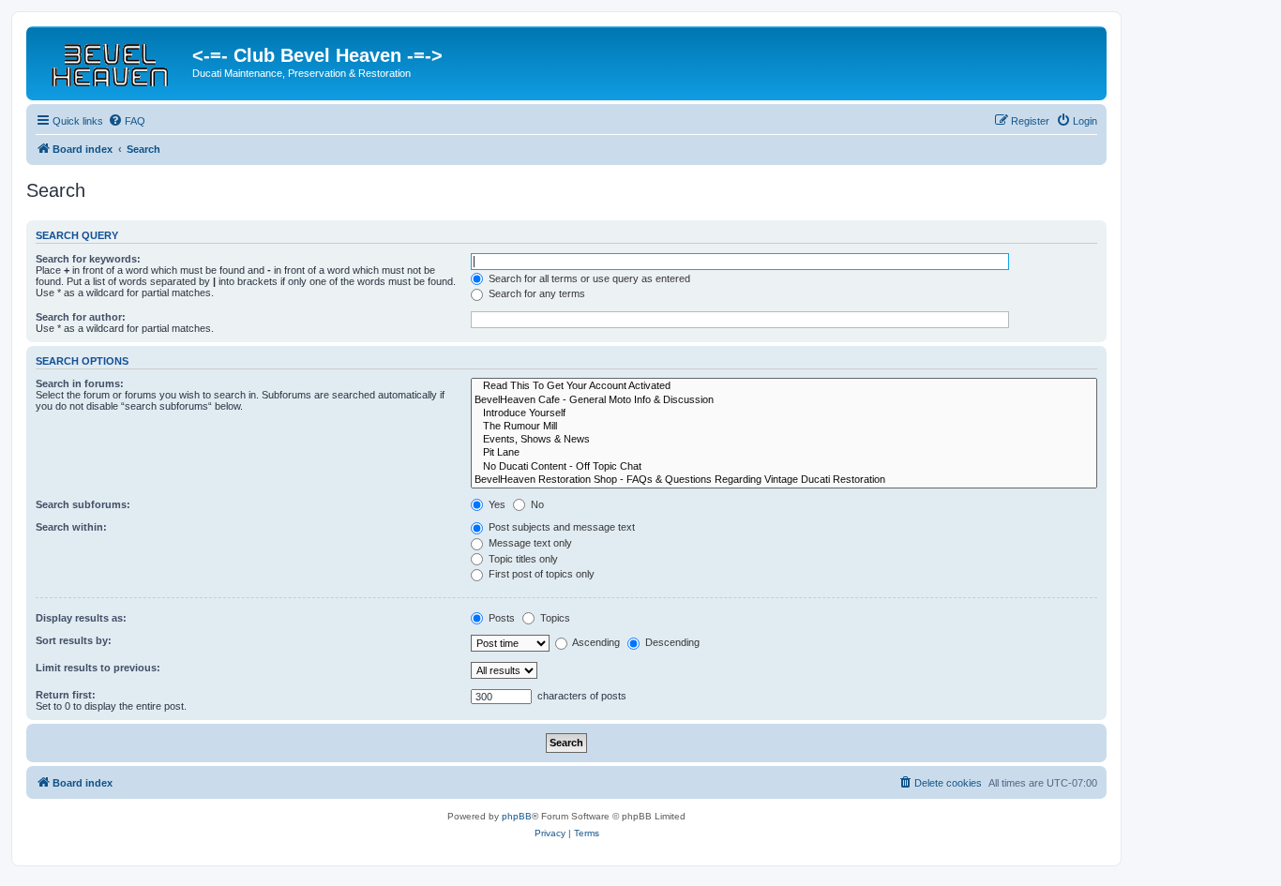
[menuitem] (126, 121)
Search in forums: (80, 383)
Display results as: (81, 617)
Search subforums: (83, 504)
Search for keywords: (88, 258)
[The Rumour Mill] (784, 426)
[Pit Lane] (784, 452)
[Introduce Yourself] (784, 413)
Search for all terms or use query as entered (588, 278)
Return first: (66, 694)
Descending (671, 642)
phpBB (517, 816)
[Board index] (111, 61)
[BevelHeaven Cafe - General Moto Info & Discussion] (784, 400)
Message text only (529, 542)
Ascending (595, 642)
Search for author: (81, 317)
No (536, 504)
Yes (495, 504)
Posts (500, 617)
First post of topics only (540, 573)
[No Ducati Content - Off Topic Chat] (784, 466)
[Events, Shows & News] (784, 439)
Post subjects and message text (560, 527)
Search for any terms (535, 293)
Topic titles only (522, 558)
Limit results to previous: (98, 667)
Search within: (71, 527)
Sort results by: (74, 640)
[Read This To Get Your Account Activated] (784, 386)
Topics (553, 617)
